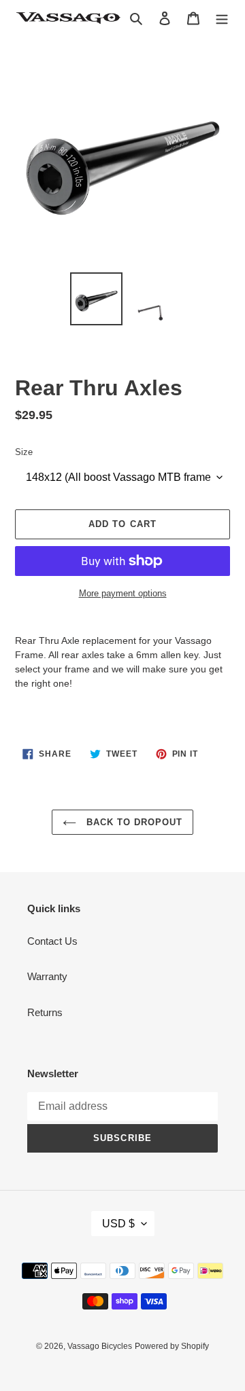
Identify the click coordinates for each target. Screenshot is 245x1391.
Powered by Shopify (172, 1346)
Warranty (47, 976)
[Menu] (222, 18)
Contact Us (52, 941)
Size (24, 452)
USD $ (118, 1223)
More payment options (123, 593)
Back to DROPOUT (133, 822)
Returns (45, 1012)
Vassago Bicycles (99, 1346)
